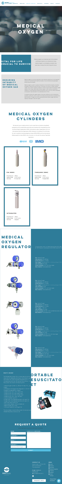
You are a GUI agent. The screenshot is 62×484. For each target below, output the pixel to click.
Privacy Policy (53, 479)
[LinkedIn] (33, 476)
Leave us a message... (34, 431)
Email (12, 440)
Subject (13, 444)
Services (52, 467)
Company (14, 435)
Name (12, 431)
